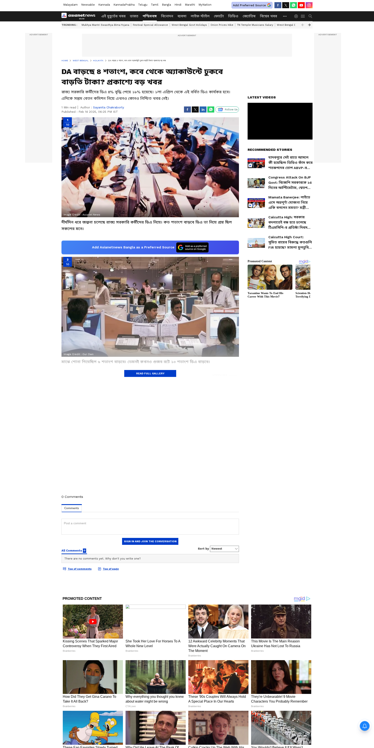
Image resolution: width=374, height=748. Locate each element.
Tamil (154, 4)
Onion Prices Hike (222, 24)
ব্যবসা (181, 16)
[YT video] (301, 5)
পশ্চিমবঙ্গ (150, 16)
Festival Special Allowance (150, 24)
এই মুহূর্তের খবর (113, 16)
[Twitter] (285, 5)
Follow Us (231, 109)
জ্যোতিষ (249, 16)
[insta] (309, 5)
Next (309, 25)
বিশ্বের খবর (268, 16)
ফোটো (219, 16)
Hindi (177, 4)
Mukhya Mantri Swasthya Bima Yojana (105, 24)
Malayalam (70, 4)
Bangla (166, 4)
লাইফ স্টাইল (200, 16)
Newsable (88, 4)
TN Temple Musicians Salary (255, 24)
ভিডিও (233, 16)
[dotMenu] (285, 16)
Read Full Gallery (150, 373)
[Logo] (79, 16)
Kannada (104, 4)
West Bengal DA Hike (290, 24)
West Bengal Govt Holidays (189, 24)
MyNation (204, 4)
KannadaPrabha (124, 4)
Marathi (190, 4)
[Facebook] (277, 5)
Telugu (142, 4)
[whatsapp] (293, 5)
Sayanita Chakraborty (108, 107)
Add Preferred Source (249, 5)
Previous (303, 25)
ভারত (134, 16)
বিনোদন (167, 16)
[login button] (297, 16)
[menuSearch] (310, 16)
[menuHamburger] (303, 16)
